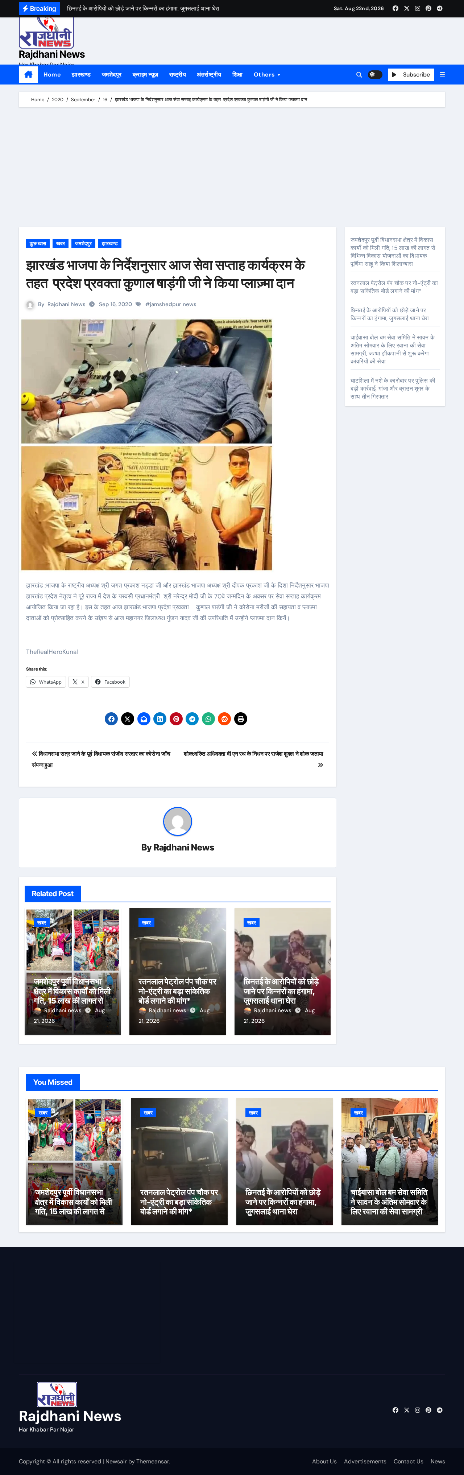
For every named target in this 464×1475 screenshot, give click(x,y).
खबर (60, 243)
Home (52, 74)
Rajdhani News (52, 54)
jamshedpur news (173, 304)
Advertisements (365, 1461)
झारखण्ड (81, 74)
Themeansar (152, 1461)
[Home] (28, 74)
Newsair (116, 1461)
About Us (324, 1461)
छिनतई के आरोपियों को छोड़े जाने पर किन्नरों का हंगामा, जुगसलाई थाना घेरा (281, 991)
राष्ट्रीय (177, 74)
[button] (442, 74)
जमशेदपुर (112, 74)
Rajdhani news (63, 1010)
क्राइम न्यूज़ (145, 74)
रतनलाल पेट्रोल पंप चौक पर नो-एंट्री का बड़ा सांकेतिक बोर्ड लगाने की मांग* (177, 991)
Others (265, 74)
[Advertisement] (233, 169)
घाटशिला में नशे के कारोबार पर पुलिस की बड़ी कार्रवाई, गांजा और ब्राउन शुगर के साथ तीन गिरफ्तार (393, 388)
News (438, 1461)
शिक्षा (237, 74)
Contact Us (408, 1461)
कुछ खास (38, 243)
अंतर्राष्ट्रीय (209, 74)
